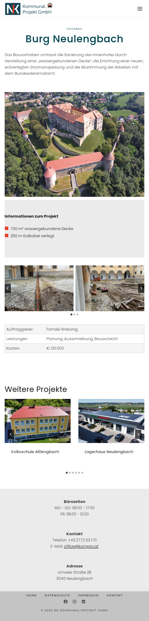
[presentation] (38, 421)
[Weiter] (138, 434)
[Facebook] (65, 601)
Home (31, 595)
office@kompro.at (81, 546)
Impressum (88, 595)
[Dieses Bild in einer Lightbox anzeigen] (39, 288)
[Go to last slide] (8, 288)
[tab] (71, 314)
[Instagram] (74, 601)
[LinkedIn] (83, 601)
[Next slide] (141, 288)
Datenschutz (57, 595)
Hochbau (74, 29)
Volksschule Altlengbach (35, 451)
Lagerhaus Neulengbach (109, 451)
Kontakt (115, 595)
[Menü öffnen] (139, 9)
